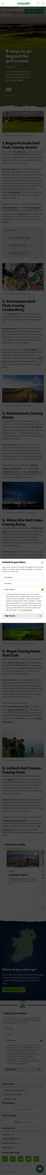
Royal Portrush (20, 151)
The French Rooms (9, 207)
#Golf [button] (9, 89)
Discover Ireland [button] (12, 990)
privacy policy (27, 610)
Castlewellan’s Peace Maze (18, 706)
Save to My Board (32, 11)
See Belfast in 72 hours (18, 253)
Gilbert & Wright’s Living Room (20, 467)
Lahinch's (10, 779)
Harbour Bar (22, 213)
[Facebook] (5, 1159)
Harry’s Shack (31, 349)
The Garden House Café (20, 470)
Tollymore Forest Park (16, 709)
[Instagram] (13, 1159)
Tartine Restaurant (32, 207)
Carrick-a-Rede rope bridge (19, 237)
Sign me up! (10, 616)
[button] (42, 562)
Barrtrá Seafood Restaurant (15, 820)
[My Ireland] (38, 3)
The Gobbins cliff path (17, 245)
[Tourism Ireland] (23, 3)
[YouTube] (28, 1159)
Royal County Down (16, 662)
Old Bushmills (15, 192)
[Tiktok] (36, 1159)
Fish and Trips (33, 471)
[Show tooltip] (42, 589)
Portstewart (13, 314)
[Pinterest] (20, 1159)
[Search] (43, 3)
